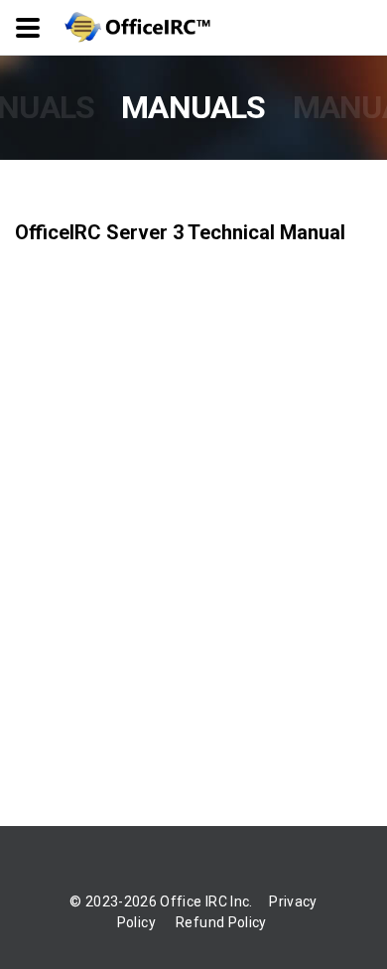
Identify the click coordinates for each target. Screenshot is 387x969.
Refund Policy (221, 922)
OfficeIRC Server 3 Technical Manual (180, 232)
